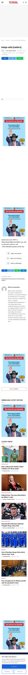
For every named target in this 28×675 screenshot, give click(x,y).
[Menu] (2, 2)
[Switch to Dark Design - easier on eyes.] (23, 2)
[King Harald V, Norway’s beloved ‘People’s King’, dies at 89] (14, 511)
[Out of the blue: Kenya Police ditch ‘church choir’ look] (14, 539)
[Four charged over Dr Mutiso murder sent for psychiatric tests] (14, 568)
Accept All (14, 666)
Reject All (20, 671)
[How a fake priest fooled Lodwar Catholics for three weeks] (14, 454)
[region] (14, 664)
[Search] (26, 2)
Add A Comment (14, 389)
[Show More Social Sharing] (25, 58)
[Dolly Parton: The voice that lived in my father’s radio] (14, 482)
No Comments (20, 52)
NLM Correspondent (11, 50)
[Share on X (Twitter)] (12, 58)
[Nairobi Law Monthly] (13, 2)
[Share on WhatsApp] (19, 58)
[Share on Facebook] (5, 58)
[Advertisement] (14, 21)
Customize (7, 671)
